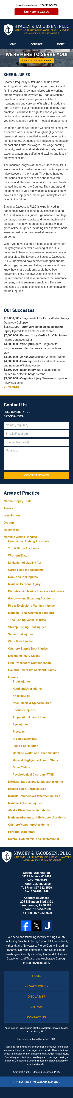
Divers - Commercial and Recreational (33, 838)
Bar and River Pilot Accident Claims (32, 670)
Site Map (36, 1007)
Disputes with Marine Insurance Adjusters (36, 591)
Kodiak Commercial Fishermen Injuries (34, 796)
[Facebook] (26, 925)
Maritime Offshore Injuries (25, 803)
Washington (12, 515)
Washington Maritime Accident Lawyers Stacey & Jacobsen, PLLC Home (36, 29)
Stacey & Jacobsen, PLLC (46, 1072)
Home (12, 44)
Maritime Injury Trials (17, 501)
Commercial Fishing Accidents (28, 541)
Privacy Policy (36, 986)
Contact (36, 44)
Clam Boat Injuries (20, 641)
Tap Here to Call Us (36, 11)
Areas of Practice (22, 493)
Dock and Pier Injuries (23, 577)
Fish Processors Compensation (29, 662)
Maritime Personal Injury (24, 584)
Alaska (8, 508)
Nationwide (11, 529)
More (60, 44)
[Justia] (47, 925)
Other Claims (21, 767)
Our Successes (19, 310)
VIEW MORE (12, 386)
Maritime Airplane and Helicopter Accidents (37, 817)
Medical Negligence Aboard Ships (35, 760)
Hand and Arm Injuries (28, 688)
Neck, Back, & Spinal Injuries (32, 703)
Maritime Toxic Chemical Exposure (31, 612)
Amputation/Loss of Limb (30, 717)
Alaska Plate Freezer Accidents (29, 810)
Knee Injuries (21, 695)
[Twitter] (37, 925)
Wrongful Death (18, 555)
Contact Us (15, 404)
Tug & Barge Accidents (23, 548)
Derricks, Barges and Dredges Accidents (35, 781)
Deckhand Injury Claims (24, 655)
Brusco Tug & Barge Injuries (27, 788)
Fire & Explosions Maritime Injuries (31, 605)
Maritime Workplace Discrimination (36, 753)
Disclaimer (37, 996)
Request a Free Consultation (36, 61)
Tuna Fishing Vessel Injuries (27, 619)
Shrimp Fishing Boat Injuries (27, 627)
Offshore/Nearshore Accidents (28, 824)
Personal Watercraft (21, 831)
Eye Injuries (20, 724)
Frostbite (19, 731)
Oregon (9, 522)
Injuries (13, 677)
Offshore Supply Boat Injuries (28, 648)
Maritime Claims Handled (20, 536)
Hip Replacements (25, 738)
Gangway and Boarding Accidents (31, 598)
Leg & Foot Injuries (25, 745)
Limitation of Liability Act (24, 562)
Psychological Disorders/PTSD (33, 774)
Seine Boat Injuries (20, 634)
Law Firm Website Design (35, 1082)
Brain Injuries (21, 681)
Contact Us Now (36, 475)
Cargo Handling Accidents (26, 569)
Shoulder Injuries (24, 710)
